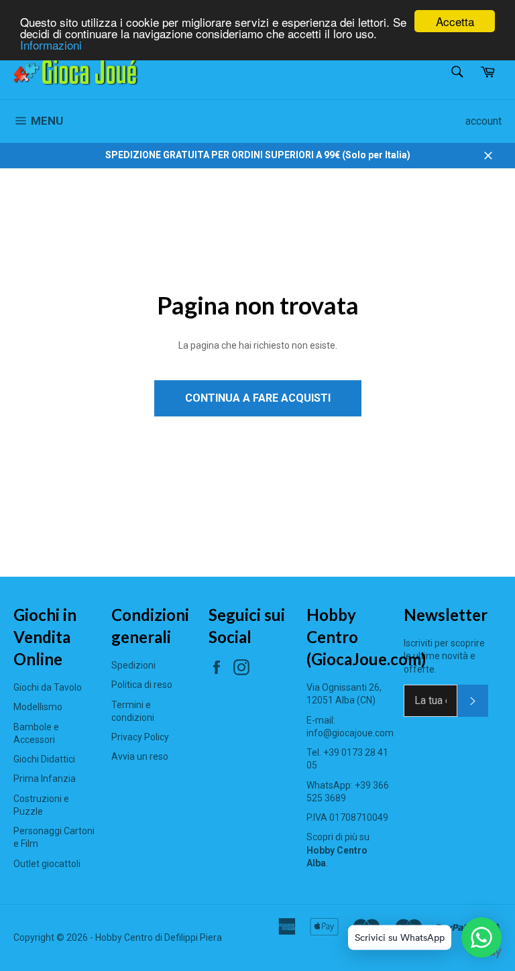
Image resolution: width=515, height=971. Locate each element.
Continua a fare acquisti (258, 398)
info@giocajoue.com (350, 733)
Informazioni (51, 44)
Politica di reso (141, 684)
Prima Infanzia (44, 778)
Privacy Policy (140, 737)
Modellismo (37, 706)
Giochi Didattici (44, 759)
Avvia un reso (139, 756)
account (483, 121)
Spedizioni (133, 665)
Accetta (455, 21)
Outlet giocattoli (46, 863)
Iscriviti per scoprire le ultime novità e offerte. (444, 656)
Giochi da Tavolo (47, 687)
